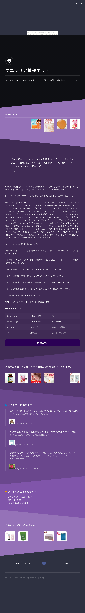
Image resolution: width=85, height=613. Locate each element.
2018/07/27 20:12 (27, 424)
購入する (44, 343)
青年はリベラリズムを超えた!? (20, 497)
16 (35, 563)
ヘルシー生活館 (58, 327)
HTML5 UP (48, 578)
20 (53, 563)
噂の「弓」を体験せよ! (17, 500)
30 (59, 563)
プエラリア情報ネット (14, 578)
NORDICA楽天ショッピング (18, 503)
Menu (77, 3)
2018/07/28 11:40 (32, 468)
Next (67, 563)
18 (44, 563)
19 (48, 563)
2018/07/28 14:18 (27, 444)
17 (40, 563)
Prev (18, 563)
